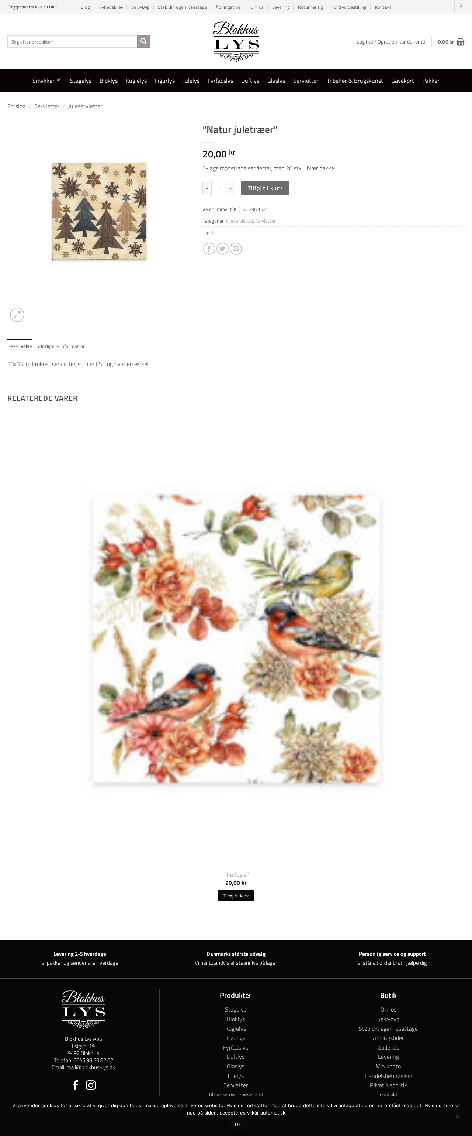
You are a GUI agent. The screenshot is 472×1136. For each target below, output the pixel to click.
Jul (214, 232)
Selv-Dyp (140, 7)
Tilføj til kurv (265, 188)
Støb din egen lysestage (182, 7)
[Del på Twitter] (222, 249)
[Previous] (11, 927)
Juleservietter (85, 106)
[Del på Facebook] (209, 249)
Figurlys (165, 80)
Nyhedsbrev (110, 7)
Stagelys (80, 80)
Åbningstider (229, 7)
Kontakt (383, 7)
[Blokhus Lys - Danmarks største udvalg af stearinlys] (236, 41)
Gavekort (402, 80)
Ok (238, 1124)
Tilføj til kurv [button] (236, 896)
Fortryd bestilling (349, 7)
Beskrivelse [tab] (19, 346)
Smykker (43, 80)
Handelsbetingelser (388, 1075)
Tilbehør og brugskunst (236, 1094)
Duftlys (250, 80)
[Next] (35, 311)
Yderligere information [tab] (61, 346)
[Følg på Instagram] (91, 1086)
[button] (451, 42)
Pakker (431, 80)
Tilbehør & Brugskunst (355, 80)
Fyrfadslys (220, 80)
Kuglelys (136, 80)
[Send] (143, 41)
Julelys (191, 80)
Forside (16, 106)
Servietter (306, 80)
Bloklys (109, 80)
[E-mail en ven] (236, 249)
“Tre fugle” (236, 875)
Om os (257, 7)
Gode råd (388, 1047)
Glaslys (276, 80)
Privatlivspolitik (388, 1085)
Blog (85, 7)
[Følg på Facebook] (461, 7)
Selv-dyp (388, 1018)
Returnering (310, 7)
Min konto (388, 1066)
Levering (281, 7)
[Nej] (457, 1118)
